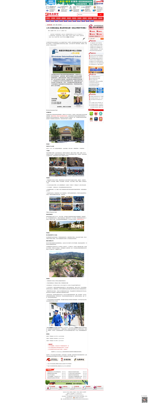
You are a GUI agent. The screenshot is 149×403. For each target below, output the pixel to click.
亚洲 (92, 20)
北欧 (83, 20)
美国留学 (51, 327)
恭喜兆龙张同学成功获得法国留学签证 (96, 50)
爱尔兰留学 (58, 18)
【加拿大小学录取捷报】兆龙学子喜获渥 (96, 44)
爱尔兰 (61, 20)
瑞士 (88, 20)
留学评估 (91, 121)
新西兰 (74, 20)
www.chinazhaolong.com (59, 351)
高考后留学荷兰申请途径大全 (94, 82)
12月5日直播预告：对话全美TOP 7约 (53, 376)
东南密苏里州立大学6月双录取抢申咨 (54, 371)
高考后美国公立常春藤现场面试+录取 (75, 376)
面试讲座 (60, 24)
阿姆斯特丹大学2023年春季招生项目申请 (96, 61)
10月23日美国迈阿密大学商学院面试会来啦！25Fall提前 (58, 347)
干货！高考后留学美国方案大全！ (95, 76)
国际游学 (69, 18)
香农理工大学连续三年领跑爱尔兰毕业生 (96, 59)
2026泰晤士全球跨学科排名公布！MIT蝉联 (96, 96)
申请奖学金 (74, 18)
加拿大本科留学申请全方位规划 (95, 78)
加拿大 (52, 20)
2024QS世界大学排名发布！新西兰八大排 (96, 107)
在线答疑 (93, 31)
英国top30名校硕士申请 (93, 79)
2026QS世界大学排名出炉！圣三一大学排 (96, 98)
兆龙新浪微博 (92, 36)
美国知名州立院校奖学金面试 (73, 371)
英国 (57, 20)
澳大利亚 (70, 20)
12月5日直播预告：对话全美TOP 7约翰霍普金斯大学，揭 (58, 345)
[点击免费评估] (79, 358)
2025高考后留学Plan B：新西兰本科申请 (96, 64)
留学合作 (95, 18)
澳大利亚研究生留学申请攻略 (94, 84)
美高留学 (53, 18)
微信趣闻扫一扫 (97, 36)
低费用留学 (64, 18)
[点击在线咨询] (66, 358)
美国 (48, 20)
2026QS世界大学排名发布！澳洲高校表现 (96, 105)
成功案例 (90, 18)
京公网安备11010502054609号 (79, 397)
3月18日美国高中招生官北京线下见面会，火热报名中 (57, 349)
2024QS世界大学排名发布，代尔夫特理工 (96, 104)
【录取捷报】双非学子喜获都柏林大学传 (96, 47)
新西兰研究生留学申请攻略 (94, 85)
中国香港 (79, 20)
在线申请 (93, 34)
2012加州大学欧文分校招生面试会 (74, 373)
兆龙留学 (52, 30)
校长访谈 (100, 18)
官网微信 (91, 115)
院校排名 (84, 18)
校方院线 (96, 121)
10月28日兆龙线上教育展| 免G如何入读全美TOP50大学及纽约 (60, 363)
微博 (96, 115)
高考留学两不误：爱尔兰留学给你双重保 (96, 81)
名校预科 (79, 18)
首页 (48, 18)
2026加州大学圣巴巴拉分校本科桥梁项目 (96, 55)
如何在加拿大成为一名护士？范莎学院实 (96, 56)
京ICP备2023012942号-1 (69, 397)
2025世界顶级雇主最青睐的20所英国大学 (96, 58)
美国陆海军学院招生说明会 (52, 373)
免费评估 (100, 31)
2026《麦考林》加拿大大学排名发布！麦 (96, 102)
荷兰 (65, 20)
